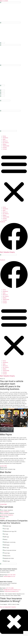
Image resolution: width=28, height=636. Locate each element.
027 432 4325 (11, 574)
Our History (6, 142)
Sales (4, 139)
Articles (5, 147)
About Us (5, 141)
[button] (14, 178)
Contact (5, 149)
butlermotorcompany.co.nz (12, 591)
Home (4, 136)
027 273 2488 (10, 588)
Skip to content (4, 0)
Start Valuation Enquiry (7, 252)
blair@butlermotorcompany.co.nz (12, 589)
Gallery (4, 144)
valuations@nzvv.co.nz (9, 576)
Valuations (5, 137)
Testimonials (6, 145)
